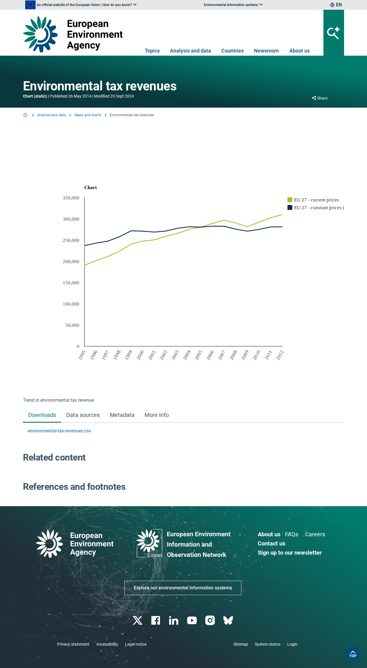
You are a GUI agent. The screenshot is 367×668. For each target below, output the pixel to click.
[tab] (42, 415)
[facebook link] (156, 620)
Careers (315, 534)
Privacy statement (73, 644)
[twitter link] (138, 620)
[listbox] (81, 5)
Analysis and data (190, 51)
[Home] (26, 115)
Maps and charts (88, 115)
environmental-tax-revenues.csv (59, 431)
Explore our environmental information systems (183, 588)
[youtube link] (192, 620)
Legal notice (136, 644)
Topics (152, 51)
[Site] (75, 34)
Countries (232, 51)
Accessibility (107, 644)
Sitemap (240, 644)
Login (292, 644)
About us (299, 51)
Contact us (271, 543)
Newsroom (266, 51)
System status (267, 644)
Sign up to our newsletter (290, 552)
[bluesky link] (228, 620)
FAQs (291, 534)
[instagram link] (210, 620)
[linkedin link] (174, 620)
